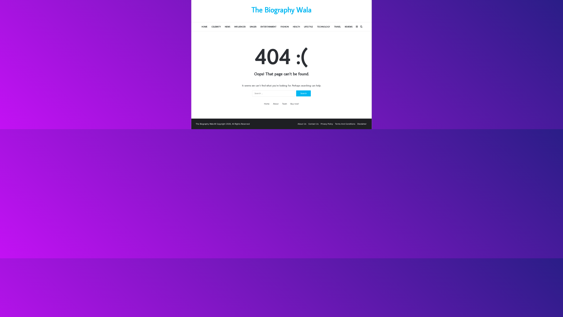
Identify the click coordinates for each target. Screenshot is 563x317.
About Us (302, 124)
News (227, 26)
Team (284, 104)
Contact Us (313, 124)
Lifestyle (308, 26)
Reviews (349, 26)
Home (204, 26)
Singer (253, 26)
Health (296, 26)
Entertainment (269, 26)
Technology (323, 26)
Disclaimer (362, 124)
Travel (337, 26)
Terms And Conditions (345, 124)
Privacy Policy (327, 124)
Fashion (285, 26)
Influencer (240, 26)
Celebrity (216, 26)
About (276, 104)
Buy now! (294, 104)
